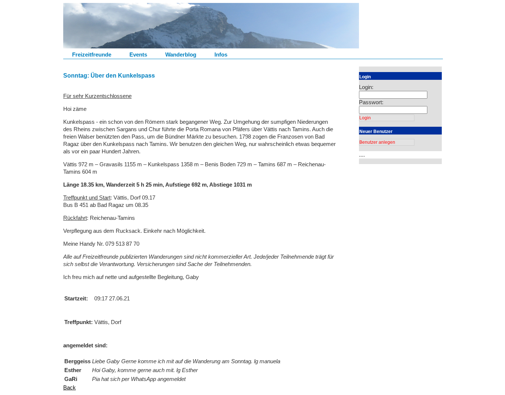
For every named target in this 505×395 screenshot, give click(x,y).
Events (138, 54)
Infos (220, 54)
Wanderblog (180, 54)
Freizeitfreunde (91, 54)
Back (69, 387)
